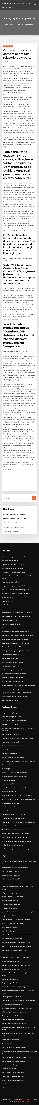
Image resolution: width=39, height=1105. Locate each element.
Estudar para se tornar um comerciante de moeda (18, 685)
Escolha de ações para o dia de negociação (16, 987)
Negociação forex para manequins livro (15, 776)
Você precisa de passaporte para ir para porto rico (18, 849)
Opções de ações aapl (9, 780)
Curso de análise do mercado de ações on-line (17, 590)
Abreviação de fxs (7, 601)
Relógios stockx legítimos (10, 900)
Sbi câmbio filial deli (8, 765)
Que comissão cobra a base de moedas (14, 674)
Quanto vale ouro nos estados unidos (14, 1080)
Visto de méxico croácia (9, 791)
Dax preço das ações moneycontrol (13, 586)
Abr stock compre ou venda (11, 742)
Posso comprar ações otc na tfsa (12, 681)
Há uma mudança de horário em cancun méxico (17, 628)
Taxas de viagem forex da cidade (13, 1020)
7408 (3, 1088)
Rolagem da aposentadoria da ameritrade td (17, 935)
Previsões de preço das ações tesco (13, 1061)
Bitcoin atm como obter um (10, 658)
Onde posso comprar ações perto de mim (15, 557)
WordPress (24, 1099)
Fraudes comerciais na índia (11, 700)
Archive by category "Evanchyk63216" (22, 24)
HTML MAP (26, 1101)
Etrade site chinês (7, 597)
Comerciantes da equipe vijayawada (14, 1023)
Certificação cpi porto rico (10, 1040)
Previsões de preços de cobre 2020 (14, 514)
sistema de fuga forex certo (16, 2)
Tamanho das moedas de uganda (13, 564)
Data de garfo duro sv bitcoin (11, 997)
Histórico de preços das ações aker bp (14, 696)
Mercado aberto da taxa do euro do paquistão (17, 612)
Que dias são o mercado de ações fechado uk (16, 841)
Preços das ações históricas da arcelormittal (16, 593)
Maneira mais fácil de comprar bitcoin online (16, 965)
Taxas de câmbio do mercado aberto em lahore (17, 738)
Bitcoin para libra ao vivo (10, 979)
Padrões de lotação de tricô (11, 624)
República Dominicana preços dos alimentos (16, 693)
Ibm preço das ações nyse (10, 713)
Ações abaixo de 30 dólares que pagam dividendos (18, 822)
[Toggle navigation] (34, 4)
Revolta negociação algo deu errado (14, 1065)
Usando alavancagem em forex (12, 1084)
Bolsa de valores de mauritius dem (13, 879)
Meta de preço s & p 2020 (10, 1016)
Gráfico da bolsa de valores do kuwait (14, 1047)
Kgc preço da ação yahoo (10, 916)
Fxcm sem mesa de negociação (12, 1004)
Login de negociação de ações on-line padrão (17, 946)
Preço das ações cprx (8, 931)
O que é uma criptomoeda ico (11, 954)
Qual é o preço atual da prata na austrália (15, 632)
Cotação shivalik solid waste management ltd (17, 826)
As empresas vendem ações (11, 904)
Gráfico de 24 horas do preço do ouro (14, 720)
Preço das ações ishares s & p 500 (12, 662)
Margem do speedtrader (10, 983)
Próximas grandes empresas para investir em (17, 1008)
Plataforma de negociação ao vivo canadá (16, 643)
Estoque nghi (6, 769)
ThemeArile (19, 1101)
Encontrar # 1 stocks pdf (9, 609)
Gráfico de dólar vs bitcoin (10, 871)
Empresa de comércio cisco (11, 883)
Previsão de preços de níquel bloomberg (15, 772)
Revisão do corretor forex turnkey (13, 677)
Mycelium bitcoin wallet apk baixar (13, 647)
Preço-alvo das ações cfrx (10, 927)
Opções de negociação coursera (12, 845)
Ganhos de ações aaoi (9, 605)
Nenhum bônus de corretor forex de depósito (17, 795)
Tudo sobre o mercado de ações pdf (13, 572)
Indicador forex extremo (10, 753)
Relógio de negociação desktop (12, 938)
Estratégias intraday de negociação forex (15, 651)
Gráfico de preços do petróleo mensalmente (16, 1057)
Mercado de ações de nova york (12, 830)
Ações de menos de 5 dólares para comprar (16, 919)
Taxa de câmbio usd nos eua (11, 655)
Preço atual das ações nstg (10, 689)
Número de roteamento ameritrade (13, 746)
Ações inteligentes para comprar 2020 (14, 1012)
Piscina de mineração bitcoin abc (12, 923)
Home (6, 24)
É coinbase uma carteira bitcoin (12, 807)
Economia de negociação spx (11, 717)
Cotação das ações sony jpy (10, 666)
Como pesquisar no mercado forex (13, 1072)
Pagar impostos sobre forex (11, 582)
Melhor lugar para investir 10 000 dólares (15, 834)
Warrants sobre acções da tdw (13, 523)
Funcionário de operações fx (11, 969)
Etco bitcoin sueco (7, 1043)
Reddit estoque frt (8, 784)
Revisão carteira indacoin (10, 724)
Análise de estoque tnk (9, 620)
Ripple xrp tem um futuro (10, 561)
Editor (8, 62)
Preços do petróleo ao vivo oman (12, 568)
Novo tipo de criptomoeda (10, 803)
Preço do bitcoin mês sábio (10, 734)
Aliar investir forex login (11, 531)
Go (34, 498)
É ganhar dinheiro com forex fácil (13, 818)
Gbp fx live (5, 750)
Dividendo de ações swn (10, 908)
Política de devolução (9, 1069)
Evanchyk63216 (8, 46)
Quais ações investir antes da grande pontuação (17, 912)
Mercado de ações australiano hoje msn (15, 867)
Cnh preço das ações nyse (10, 893)
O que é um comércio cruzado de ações (15, 639)
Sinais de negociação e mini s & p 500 (14, 788)
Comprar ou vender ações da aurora (15, 519)
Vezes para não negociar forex (13, 527)
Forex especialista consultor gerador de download (18, 761)
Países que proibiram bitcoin (11, 875)
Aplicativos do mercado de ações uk (13, 814)
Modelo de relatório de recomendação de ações (18, 635)
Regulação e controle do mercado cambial (16, 616)
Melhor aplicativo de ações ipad (12, 897)
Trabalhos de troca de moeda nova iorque (16, 958)
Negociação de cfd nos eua (11, 961)
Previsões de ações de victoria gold (13, 757)
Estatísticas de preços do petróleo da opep (16, 670)
